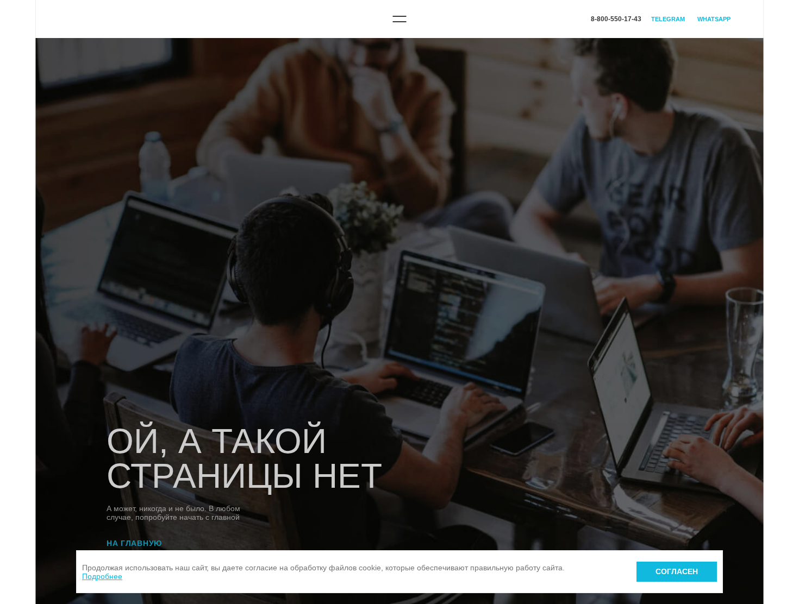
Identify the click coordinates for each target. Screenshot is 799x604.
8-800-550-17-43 (616, 19)
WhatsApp (714, 19)
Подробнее (102, 576)
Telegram (668, 19)
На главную (134, 543)
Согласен (677, 571)
